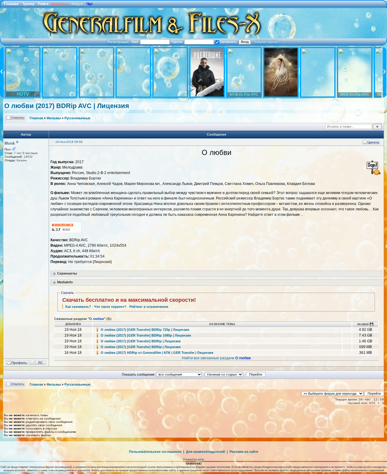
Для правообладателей (205, 451)
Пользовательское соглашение (155, 451)
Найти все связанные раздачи (216, 358)
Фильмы (54, 118)
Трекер (28, 4)
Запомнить (228, 42)
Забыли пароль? (266, 42)
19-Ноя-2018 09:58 (69, 141)
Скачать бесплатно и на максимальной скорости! (129, 300)
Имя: (136, 42)
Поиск (43, 4)
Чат (89, 4)
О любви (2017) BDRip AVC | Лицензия (66, 106)
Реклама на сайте (243, 451)
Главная (11, 4)
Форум (77, 4)
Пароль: (177, 42)
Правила (60, 4)
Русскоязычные (77, 118)
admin (200, 459)
